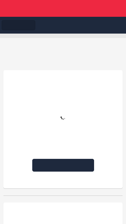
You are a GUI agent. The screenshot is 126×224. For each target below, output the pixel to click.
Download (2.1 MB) (66, 165)
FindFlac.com (63, 8)
